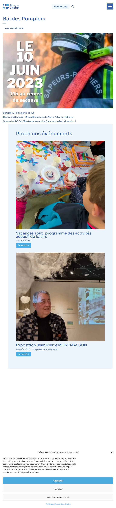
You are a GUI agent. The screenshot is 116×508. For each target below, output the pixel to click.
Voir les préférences (58, 497)
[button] (111, 452)
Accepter (58, 480)
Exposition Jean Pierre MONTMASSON (51, 345)
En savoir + (23, 245)
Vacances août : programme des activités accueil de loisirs (53, 235)
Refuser (58, 488)
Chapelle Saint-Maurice (44, 349)
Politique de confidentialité (58, 504)
